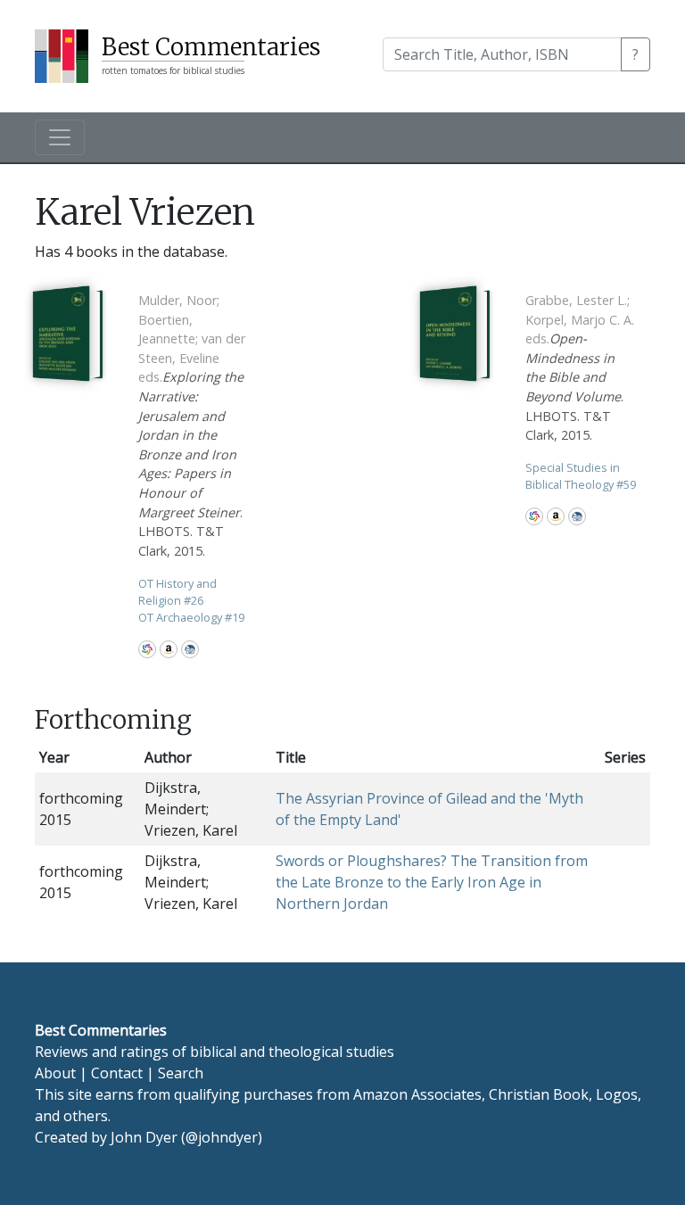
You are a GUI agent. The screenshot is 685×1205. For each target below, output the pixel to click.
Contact (117, 1073)
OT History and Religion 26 (177, 591)
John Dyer (144, 1137)
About (55, 1073)
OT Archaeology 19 (191, 617)
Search (180, 1073)
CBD (190, 649)
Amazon (168, 649)
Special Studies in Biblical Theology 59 (580, 475)
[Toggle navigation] (60, 137)
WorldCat (147, 649)
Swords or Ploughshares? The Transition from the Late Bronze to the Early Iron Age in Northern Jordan (432, 882)
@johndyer (222, 1137)
